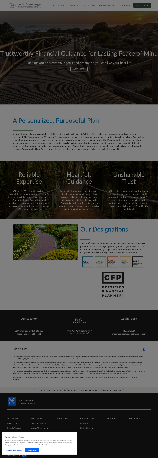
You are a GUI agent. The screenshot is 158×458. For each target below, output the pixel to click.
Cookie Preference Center (14, 450)
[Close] (73, 434)
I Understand (32, 450)
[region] (39, 443)
